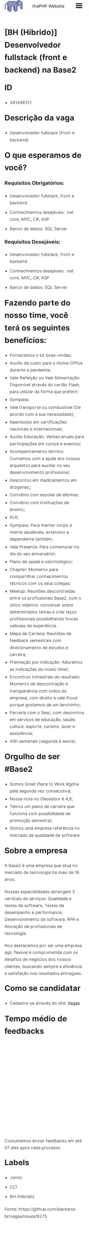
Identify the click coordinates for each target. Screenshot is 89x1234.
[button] (79, 6)
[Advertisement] (44, 1087)
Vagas (74, 1003)
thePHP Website (48, 6)
